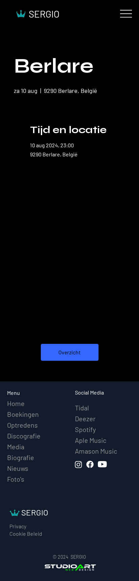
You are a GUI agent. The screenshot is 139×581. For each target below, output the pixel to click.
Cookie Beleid (25, 533)
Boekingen (23, 414)
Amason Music (96, 451)
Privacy (17, 526)
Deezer (85, 418)
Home (16, 403)
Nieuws (17, 468)
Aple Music (90, 440)
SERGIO (44, 14)
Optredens (22, 425)
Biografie (20, 457)
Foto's (15, 479)
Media (15, 447)
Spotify (85, 429)
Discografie (23, 436)
